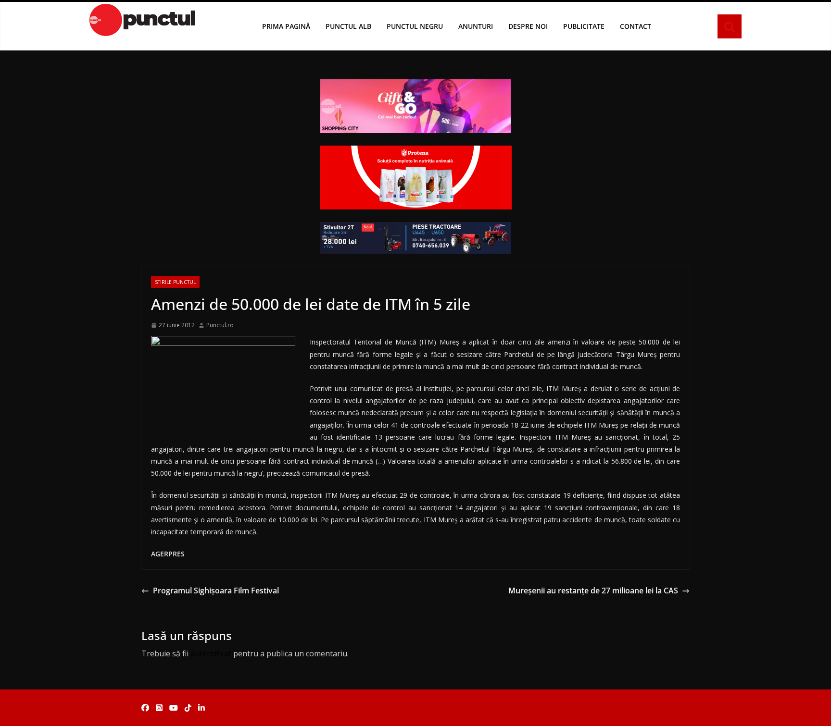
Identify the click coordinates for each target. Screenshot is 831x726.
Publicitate (583, 26)
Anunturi (475, 26)
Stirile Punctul (175, 282)
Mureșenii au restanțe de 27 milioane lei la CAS (593, 590)
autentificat (210, 653)
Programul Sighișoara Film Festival (216, 590)
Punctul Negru (415, 26)
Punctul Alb (348, 26)
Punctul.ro (220, 325)
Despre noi (528, 26)
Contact (635, 26)
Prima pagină (286, 26)
